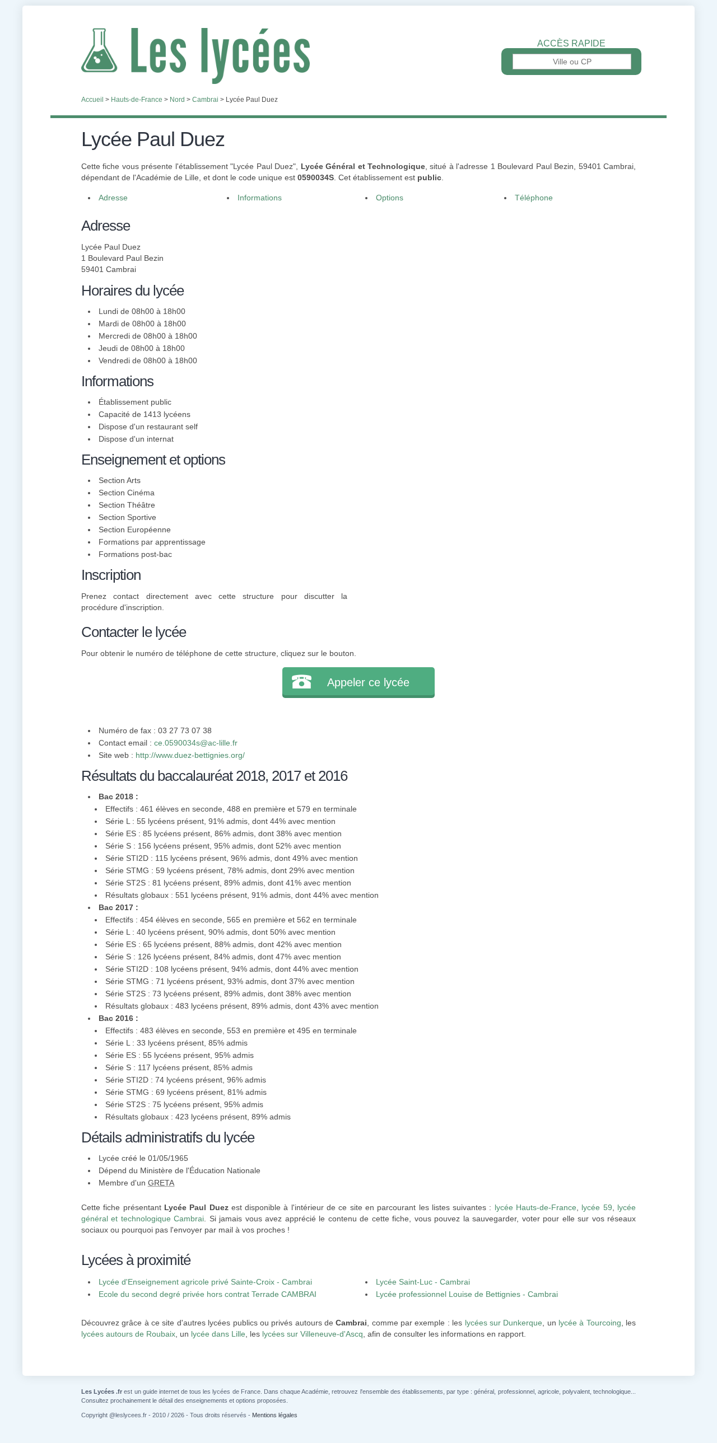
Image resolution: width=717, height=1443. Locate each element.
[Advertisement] (492, 293)
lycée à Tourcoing (589, 1322)
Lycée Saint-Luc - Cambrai (423, 1281)
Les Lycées (358, 56)
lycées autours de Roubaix (128, 1333)
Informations (260, 197)
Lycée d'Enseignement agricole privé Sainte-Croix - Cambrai (205, 1281)
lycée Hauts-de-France (535, 1207)
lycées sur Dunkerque (504, 1322)
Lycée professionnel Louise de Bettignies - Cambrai (467, 1294)
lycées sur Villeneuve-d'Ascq (312, 1333)
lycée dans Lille (218, 1333)
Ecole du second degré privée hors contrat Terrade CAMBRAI (207, 1294)
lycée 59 (596, 1207)
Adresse (113, 197)
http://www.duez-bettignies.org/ (190, 755)
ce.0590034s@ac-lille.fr (196, 742)
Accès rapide (571, 43)
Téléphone (534, 197)
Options (389, 197)
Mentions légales (274, 1415)
